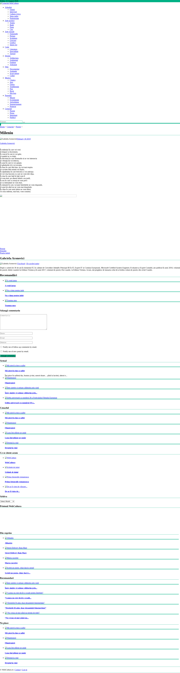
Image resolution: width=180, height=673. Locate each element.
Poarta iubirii (5, 253)
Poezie (12, 111)
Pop (11, 89)
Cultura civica (15, 14)
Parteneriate (14, 18)
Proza (12, 113)
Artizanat (13, 65)
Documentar (14, 69)
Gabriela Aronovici (7, 143)
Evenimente (14, 100)
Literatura (13, 49)
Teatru (12, 23)
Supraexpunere (15, 104)
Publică (13, 117)
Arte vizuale (9, 32)
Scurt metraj (14, 73)
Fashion (13, 62)
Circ (11, 29)
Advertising (14, 102)
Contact (18, 670)
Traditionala (14, 87)
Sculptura (13, 38)
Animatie (13, 71)
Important (13, 115)
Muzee (12, 98)
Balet (12, 25)
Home (2, 127)
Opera (12, 84)
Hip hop (13, 93)
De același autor (32, 264)
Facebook (21, 264)
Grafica (13, 43)
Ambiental (14, 60)
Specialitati (14, 51)
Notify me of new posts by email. (16, 351)
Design (7, 56)
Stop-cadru (14, 16)
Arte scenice (9, 21)
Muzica (8, 78)
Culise (12, 76)
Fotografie (14, 34)
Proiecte (13, 106)
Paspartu (8, 95)
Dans (12, 27)
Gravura (13, 40)
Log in (24, 670)
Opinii (12, 10)
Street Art (13, 45)
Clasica (12, 80)
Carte (7, 47)
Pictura (12, 36)
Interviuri (13, 12)
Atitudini (8, 7)
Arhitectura (14, 58)
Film (6, 67)
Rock (12, 91)
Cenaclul (8, 109)
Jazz (11, 82)
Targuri (12, 54)
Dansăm (3, 251)
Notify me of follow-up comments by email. (20, 347)
